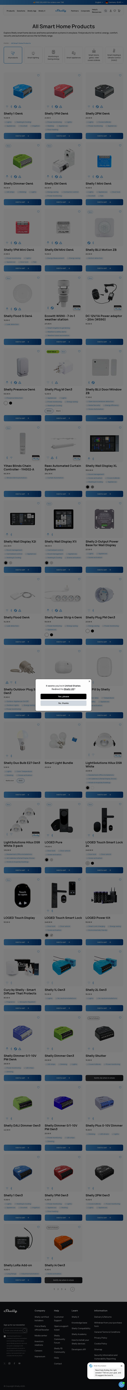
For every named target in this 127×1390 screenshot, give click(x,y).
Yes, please (63, 696)
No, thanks (63, 703)
